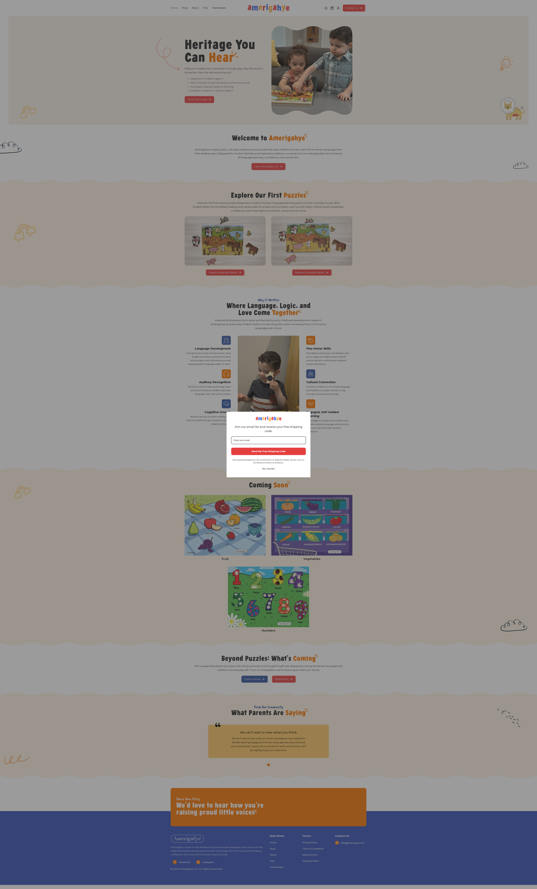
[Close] (307, 415)
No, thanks (268, 468)
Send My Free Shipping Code (268, 451)
